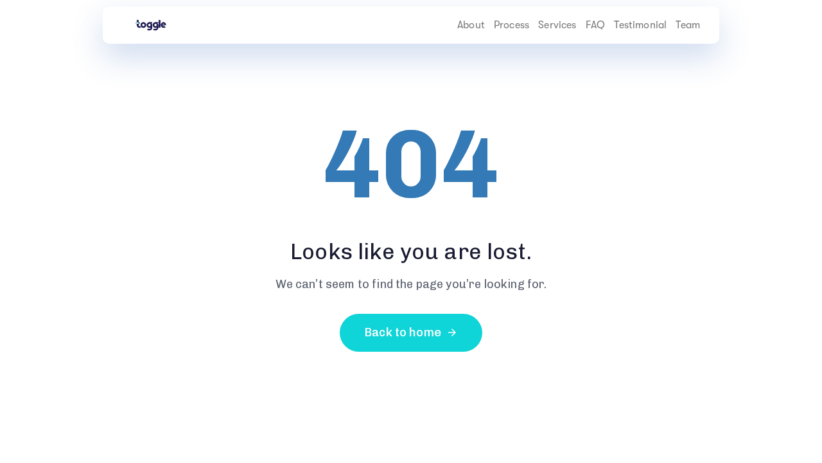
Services (557, 25)
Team (688, 25)
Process (511, 25)
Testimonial (640, 25)
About (471, 25)
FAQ (595, 25)
